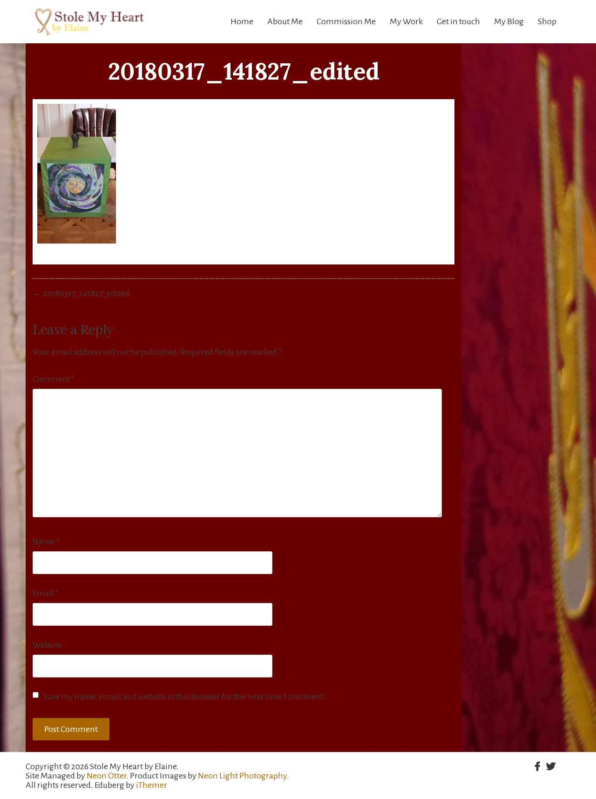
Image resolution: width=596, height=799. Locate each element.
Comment (54, 379)
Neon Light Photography (242, 775)
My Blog (509, 21)
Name (46, 541)
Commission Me (346, 21)
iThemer (151, 785)
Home (241, 21)
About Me (285, 21)
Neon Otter (106, 775)
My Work (406, 21)
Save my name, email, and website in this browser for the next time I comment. (184, 696)
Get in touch (458, 21)
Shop (547, 21)
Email (46, 593)
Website (47, 645)
